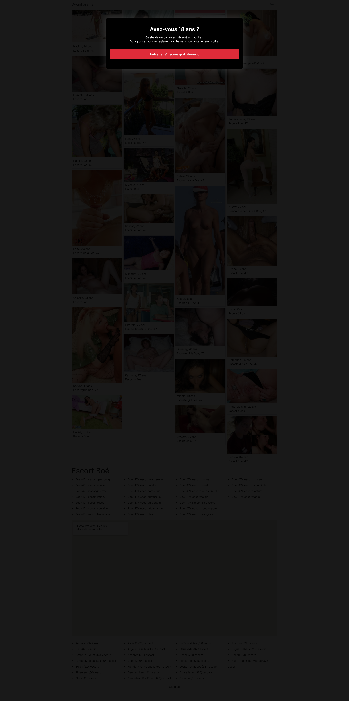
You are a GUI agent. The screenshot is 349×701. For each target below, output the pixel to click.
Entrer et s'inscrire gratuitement (174, 54)
